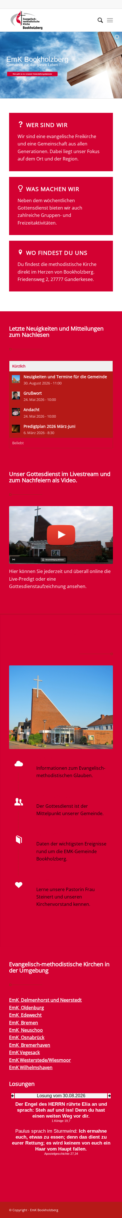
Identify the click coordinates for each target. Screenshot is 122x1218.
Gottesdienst (54, 796)
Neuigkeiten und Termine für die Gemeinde (65, 376)
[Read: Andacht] (16, 412)
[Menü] (110, 20)
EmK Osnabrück (26, 1037)
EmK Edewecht (25, 1015)
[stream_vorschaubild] (61, 535)
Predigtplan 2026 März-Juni (49, 426)
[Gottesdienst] (19, 802)
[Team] (19, 885)
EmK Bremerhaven (29, 1045)
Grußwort (33, 393)
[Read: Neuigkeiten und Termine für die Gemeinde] (16, 379)
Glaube (46, 758)
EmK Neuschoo (26, 1030)
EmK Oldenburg (26, 1008)
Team (43, 879)
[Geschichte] (19, 840)
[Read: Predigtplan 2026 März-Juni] (16, 429)
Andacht (31, 409)
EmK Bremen (23, 1023)
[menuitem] (97, 20)
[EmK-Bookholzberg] (50, 20)
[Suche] (97, 20)
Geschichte (51, 834)
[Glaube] (19, 764)
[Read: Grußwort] (16, 395)
